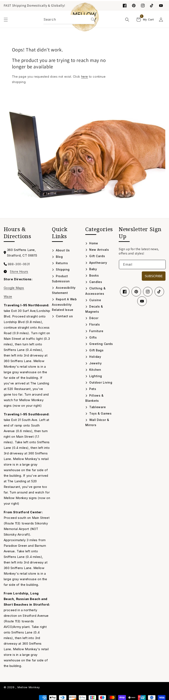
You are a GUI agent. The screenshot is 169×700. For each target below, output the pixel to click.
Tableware (97, 407)
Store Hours (19, 271)
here (84, 76)
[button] (5, 19)
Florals (94, 324)
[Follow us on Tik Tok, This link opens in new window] (151, 5)
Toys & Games (99, 413)
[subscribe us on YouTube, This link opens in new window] (160, 5)
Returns (61, 263)
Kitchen (94, 369)
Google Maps (14, 288)
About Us (62, 250)
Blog (59, 256)
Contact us (64, 316)
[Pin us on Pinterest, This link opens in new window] (133, 5)
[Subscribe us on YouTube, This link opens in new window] (142, 301)
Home (93, 243)
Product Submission (61, 278)
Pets (92, 389)
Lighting (95, 376)
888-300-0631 (19, 264)
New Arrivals (98, 249)
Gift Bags (96, 350)
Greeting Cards (100, 344)
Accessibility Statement (64, 290)
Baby (92, 269)
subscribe (154, 276)
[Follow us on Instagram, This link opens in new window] (142, 5)
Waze (8, 296)
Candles (95, 282)
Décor (93, 318)
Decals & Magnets (94, 309)
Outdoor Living (100, 382)
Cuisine (94, 300)
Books (93, 275)
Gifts (92, 337)
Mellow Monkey (29, 687)
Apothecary (97, 262)
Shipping (62, 269)
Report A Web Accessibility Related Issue (64, 304)
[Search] (93, 19)
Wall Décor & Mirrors (97, 422)
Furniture (95, 331)
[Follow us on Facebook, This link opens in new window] (124, 5)
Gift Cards (96, 256)
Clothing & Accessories (95, 290)
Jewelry (95, 363)
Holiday (94, 356)
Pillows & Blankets (94, 398)
